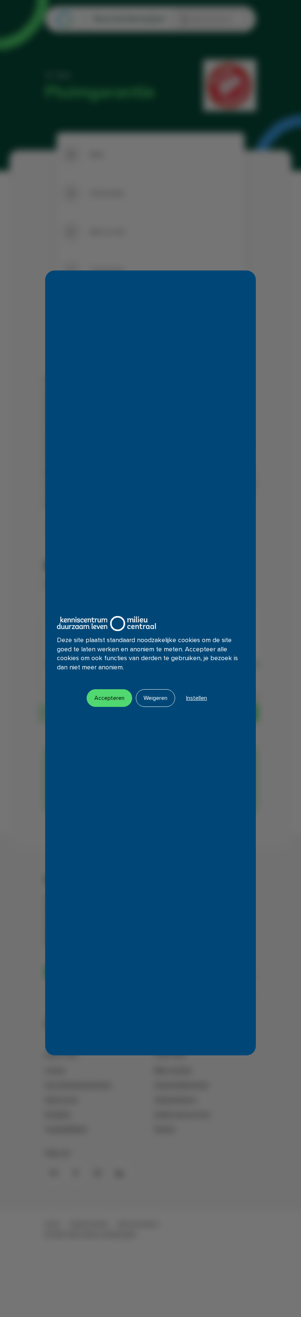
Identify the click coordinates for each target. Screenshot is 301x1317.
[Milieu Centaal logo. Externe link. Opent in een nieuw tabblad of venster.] (106, 623)
